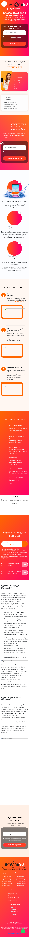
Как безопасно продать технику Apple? (14, 572)
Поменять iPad (20, 878)
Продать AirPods (7, 883)
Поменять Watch (20, 881)
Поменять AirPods (21, 883)
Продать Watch (7, 881)
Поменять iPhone (20, 876)
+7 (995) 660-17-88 (14, 9)
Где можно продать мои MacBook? (13, 544)
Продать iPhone (7, 876)
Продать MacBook (8, 880)
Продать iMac (6, 885)
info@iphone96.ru (12, 900)
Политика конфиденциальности (14, 933)
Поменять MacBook (21, 880)
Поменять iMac (20, 885)
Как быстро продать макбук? (13, 564)
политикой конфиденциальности (16, 37)
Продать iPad (6, 878)
